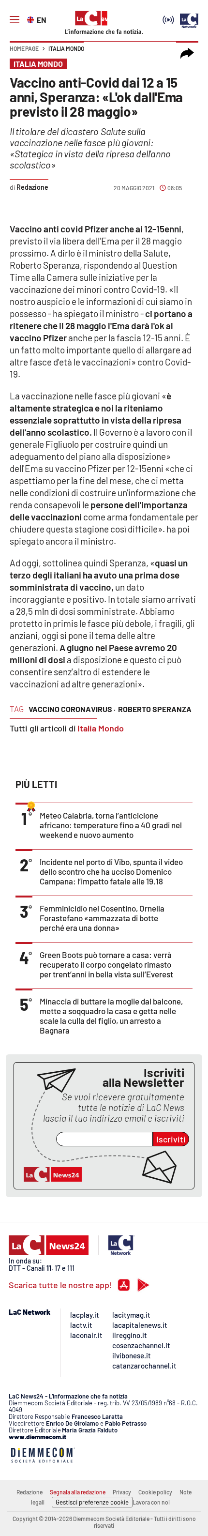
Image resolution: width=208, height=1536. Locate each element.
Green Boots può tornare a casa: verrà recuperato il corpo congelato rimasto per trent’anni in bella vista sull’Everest (106, 964)
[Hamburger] (14, 20)
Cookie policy (155, 1492)
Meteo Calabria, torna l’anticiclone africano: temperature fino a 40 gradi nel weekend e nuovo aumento (111, 824)
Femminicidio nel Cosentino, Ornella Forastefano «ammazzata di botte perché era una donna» (102, 917)
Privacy (122, 1492)
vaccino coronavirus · (72, 709)
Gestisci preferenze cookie (92, 1502)
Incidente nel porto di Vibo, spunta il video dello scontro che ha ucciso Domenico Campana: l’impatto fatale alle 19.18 (111, 871)
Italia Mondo (66, 48)
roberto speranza (155, 709)
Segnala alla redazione (77, 1492)
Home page (24, 48)
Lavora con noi (151, 1502)
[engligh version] (32, 18)
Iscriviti (171, 1139)
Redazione (29, 1492)
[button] (187, 53)
